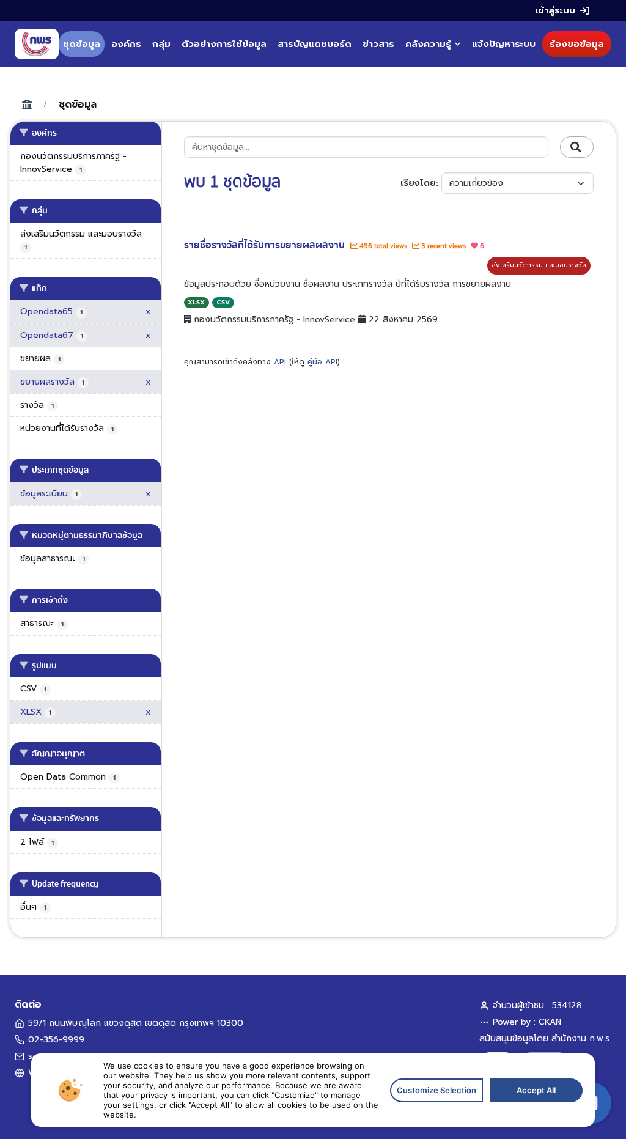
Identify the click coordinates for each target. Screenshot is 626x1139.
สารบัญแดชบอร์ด (315, 44)
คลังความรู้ (428, 44)
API (280, 361)
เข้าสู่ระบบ (555, 10)
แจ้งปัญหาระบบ (504, 44)
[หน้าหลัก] (37, 44)
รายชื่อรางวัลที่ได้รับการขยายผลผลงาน (265, 245)
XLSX (196, 302)
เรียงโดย (418, 183)
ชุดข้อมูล (81, 44)
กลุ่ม (161, 44)
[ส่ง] (577, 147)
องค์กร (126, 44)
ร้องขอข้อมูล (577, 44)
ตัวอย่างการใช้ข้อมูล (224, 44)
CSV (223, 302)
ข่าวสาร (378, 44)
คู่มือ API (322, 361)
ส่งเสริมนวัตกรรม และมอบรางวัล (539, 265)
